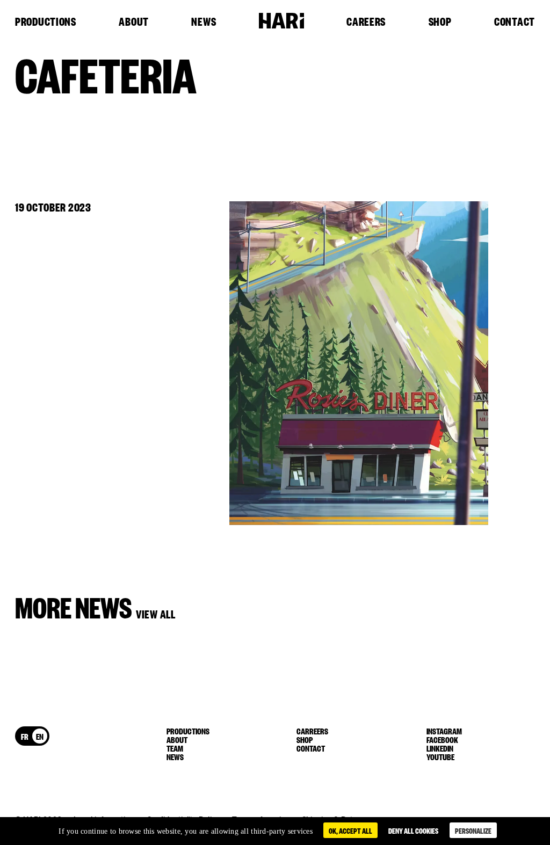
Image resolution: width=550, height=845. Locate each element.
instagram (444, 731)
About (134, 22)
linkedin (439, 748)
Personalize (473, 830)
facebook (442, 739)
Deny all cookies (413, 830)
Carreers (312, 731)
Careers (366, 22)
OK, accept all (350, 830)
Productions (45, 22)
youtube (440, 756)
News (203, 22)
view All (156, 613)
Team (175, 748)
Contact (514, 22)
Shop (440, 22)
